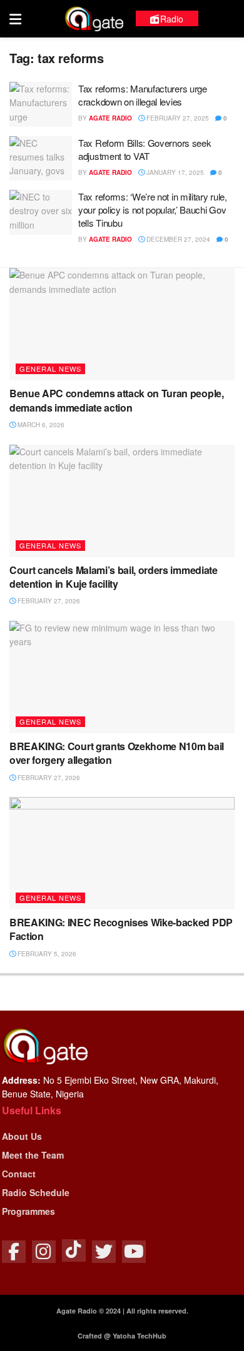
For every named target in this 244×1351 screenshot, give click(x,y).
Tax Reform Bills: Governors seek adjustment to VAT (144, 149)
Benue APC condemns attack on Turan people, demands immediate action (116, 400)
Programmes (28, 1211)
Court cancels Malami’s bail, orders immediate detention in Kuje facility (113, 577)
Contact (19, 1173)
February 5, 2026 (46, 953)
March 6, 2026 (40, 424)
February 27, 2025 (177, 118)
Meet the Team (33, 1155)
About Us (22, 1136)
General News (50, 369)
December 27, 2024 (177, 239)
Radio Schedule (35, 1192)
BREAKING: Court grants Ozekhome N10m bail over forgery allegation (116, 753)
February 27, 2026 (48, 600)
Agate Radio (110, 118)
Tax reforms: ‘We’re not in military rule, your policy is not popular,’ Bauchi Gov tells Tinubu (152, 209)
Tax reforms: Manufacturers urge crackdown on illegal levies (142, 95)
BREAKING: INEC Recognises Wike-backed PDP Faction (121, 929)
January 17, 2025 (174, 172)
